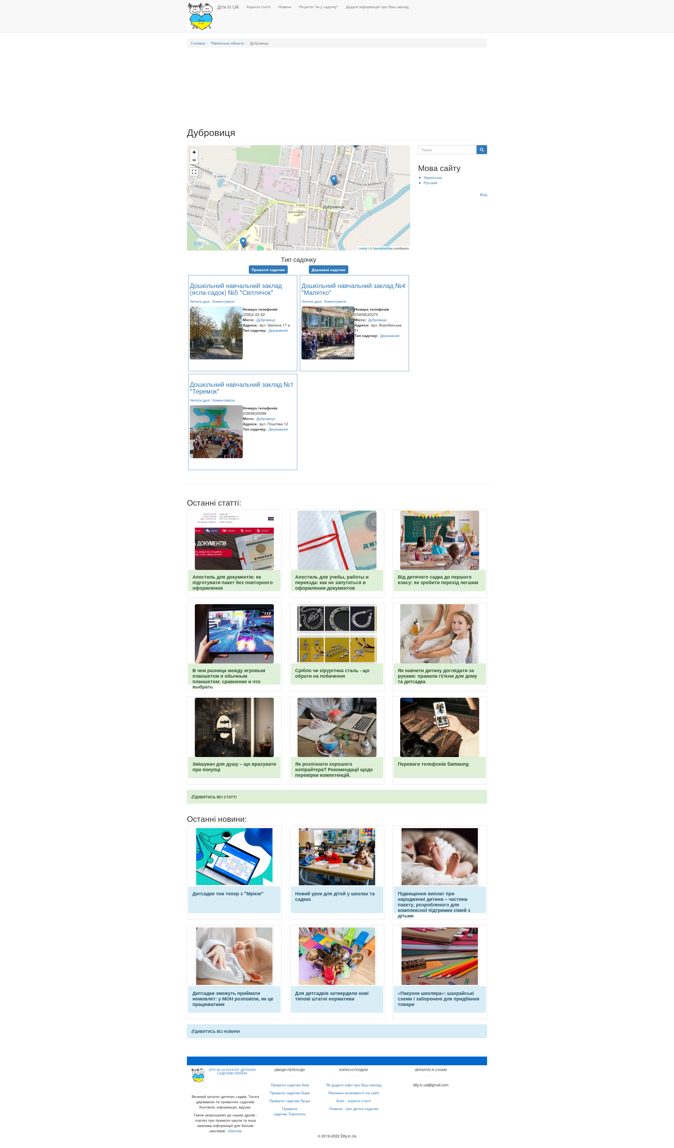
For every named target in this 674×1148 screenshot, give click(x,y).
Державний (278, 330)
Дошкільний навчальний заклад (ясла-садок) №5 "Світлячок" (236, 289)
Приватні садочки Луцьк (289, 1100)
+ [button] (194, 152)
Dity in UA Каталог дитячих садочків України (232, 1071)
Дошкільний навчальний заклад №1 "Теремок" (242, 387)
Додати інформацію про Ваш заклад (377, 6)
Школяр (235, 1130)
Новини (284, 6)
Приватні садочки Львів (290, 1092)
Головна (198, 43)
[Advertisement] (337, 90)
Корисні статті (258, 6)
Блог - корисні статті (353, 1100)
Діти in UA (228, 6)
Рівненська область (227, 43)
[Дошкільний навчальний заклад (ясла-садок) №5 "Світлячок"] (243, 242)
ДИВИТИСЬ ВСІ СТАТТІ (216, 796)
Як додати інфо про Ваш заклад (353, 1084)
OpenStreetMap (383, 248)
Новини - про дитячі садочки (353, 1108)
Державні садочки (328, 269)
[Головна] (202, 16)
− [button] (194, 160)
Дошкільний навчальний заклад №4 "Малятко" (353, 289)
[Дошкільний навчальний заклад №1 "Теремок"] (333, 180)
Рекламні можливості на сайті (353, 1092)
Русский (430, 182)
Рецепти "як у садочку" (318, 6)
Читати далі (200, 301)
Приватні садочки (268, 269)
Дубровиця (265, 319)
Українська (433, 177)
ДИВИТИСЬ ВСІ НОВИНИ (217, 1031)
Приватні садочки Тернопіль (290, 1111)
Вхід (483, 194)
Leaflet (363, 248)
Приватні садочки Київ (290, 1084)
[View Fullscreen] (194, 172)
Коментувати (223, 301)
